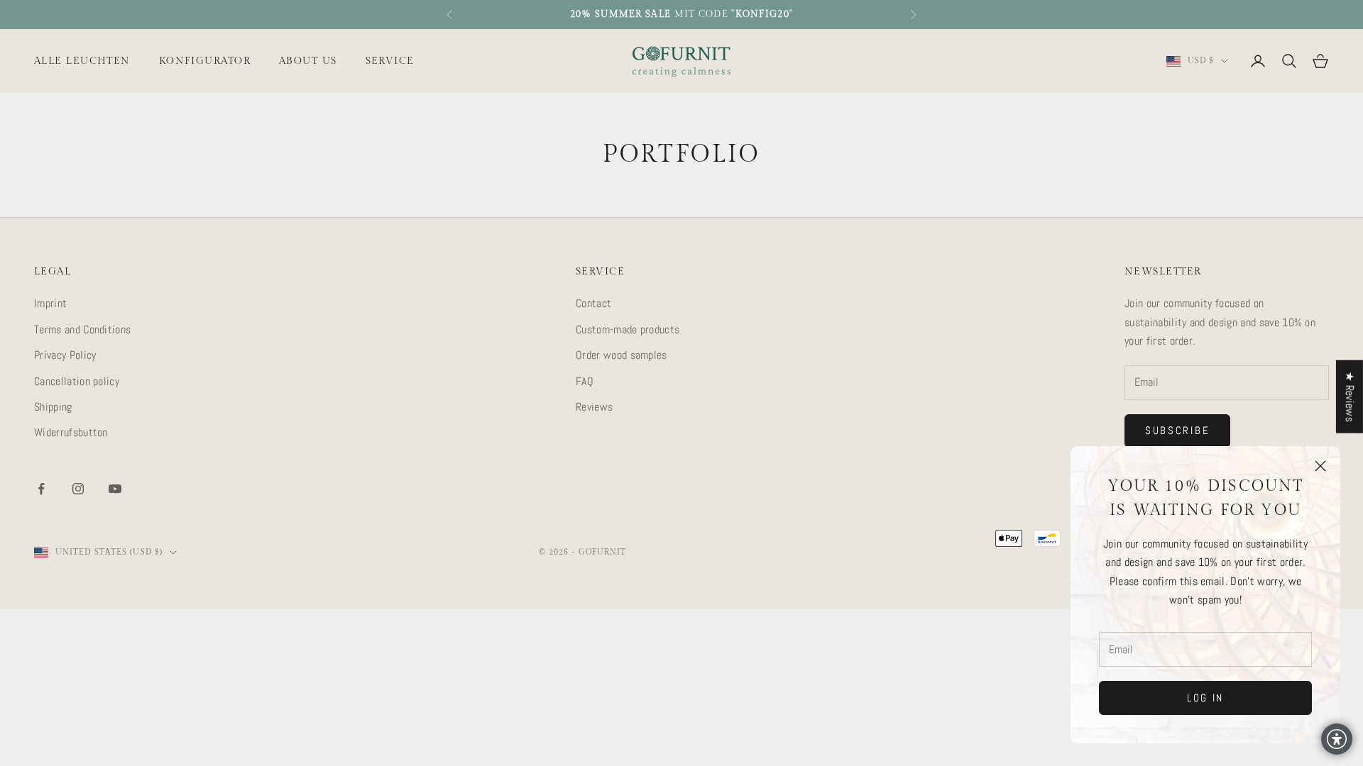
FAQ (584, 381)
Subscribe (1177, 430)
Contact (593, 303)
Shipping (53, 406)
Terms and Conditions (82, 329)
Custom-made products (627, 329)
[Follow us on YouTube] (115, 489)
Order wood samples (621, 355)
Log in (1205, 697)
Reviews (594, 406)
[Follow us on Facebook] (41, 489)
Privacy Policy (65, 355)
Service (390, 61)
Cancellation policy (76, 381)
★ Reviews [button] (1349, 397)
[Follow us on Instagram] (78, 489)
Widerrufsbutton (71, 432)
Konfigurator (205, 61)
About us (308, 61)
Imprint (50, 303)
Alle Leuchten (82, 61)
